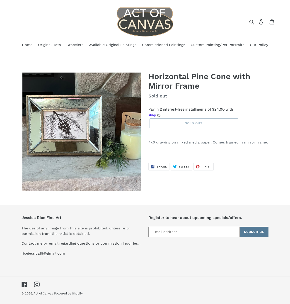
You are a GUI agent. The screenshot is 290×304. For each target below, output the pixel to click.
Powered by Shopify (68, 293)
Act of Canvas (43, 293)
